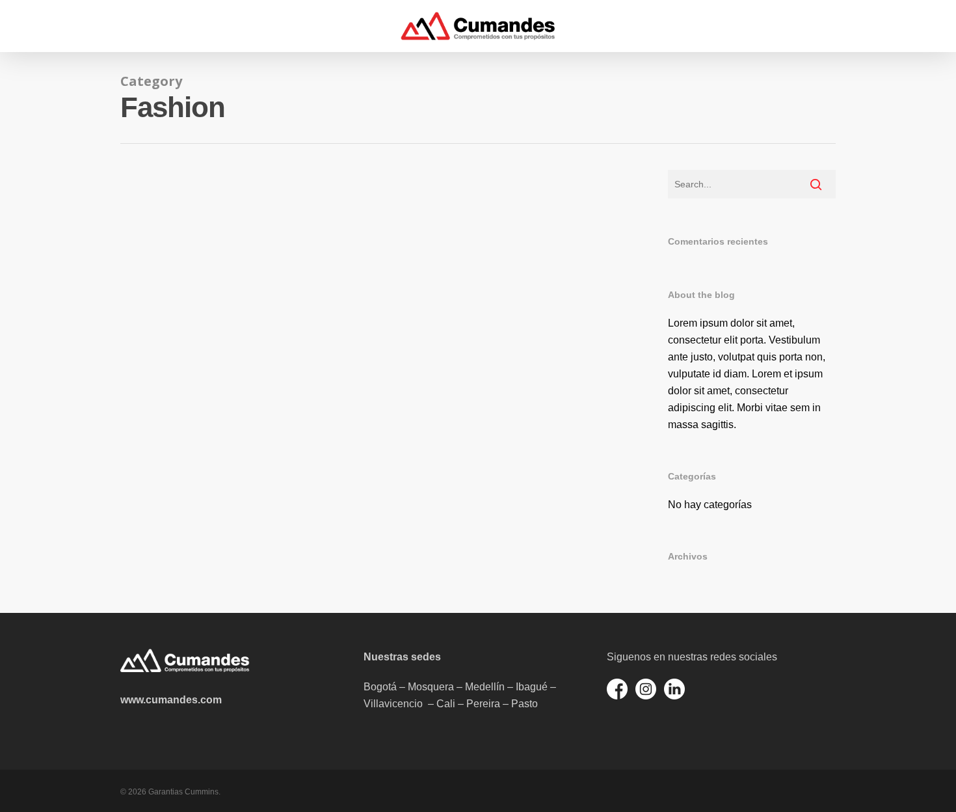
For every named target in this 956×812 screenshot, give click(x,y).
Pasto (524, 703)
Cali (445, 703)
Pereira (483, 703)
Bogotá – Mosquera (409, 686)
